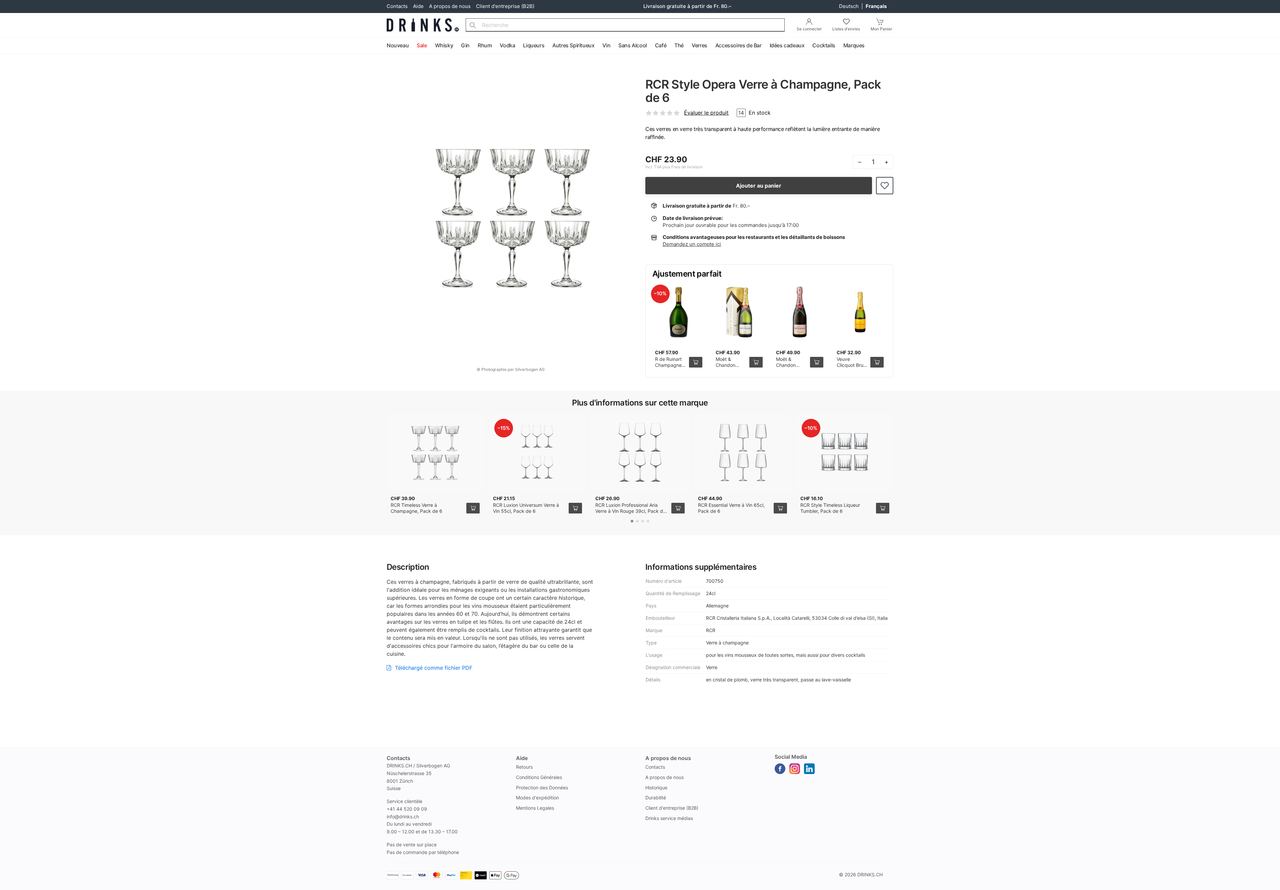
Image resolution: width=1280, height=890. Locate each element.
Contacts (397, 6)
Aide (418, 6)
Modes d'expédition (537, 797)
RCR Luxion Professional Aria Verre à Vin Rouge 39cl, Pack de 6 (630, 510)
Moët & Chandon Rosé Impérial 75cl (790, 368)
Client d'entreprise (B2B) (505, 6)
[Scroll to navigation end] (1273, 45)
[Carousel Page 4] (648, 521)
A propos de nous (450, 6)
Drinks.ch (870, 874)
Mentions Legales (535, 808)
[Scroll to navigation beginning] (6, 45)
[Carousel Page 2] (637, 521)
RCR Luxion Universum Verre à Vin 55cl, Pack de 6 (526, 508)
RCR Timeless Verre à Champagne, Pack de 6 (416, 508)
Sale (422, 45)
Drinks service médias (669, 818)
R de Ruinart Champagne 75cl (668, 365)
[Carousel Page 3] (642, 521)
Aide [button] (522, 758)
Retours (524, 767)
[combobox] (625, 25)
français (876, 6)
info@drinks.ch (403, 816)
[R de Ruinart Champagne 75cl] (678, 312)
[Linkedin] (809, 768)
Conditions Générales (539, 777)
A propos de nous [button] (668, 758)
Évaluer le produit (706, 112)
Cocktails (823, 45)
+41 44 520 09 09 (407, 809)
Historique (656, 787)
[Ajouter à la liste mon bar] (884, 186)
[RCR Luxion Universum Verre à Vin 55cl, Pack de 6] (537, 452)
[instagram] (794, 768)
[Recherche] (473, 25)
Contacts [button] (398, 758)
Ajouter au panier (758, 185)
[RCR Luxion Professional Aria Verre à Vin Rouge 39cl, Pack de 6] (639, 452)
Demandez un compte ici (692, 244)
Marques (854, 45)
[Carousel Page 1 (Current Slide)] (632, 521)
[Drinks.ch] (423, 25)
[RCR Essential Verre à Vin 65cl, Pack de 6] (742, 452)
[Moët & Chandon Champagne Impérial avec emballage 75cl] (739, 312)
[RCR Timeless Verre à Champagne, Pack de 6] (435, 452)
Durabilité (655, 797)
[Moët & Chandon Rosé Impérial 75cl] (799, 312)
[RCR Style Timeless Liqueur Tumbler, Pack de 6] (844, 452)
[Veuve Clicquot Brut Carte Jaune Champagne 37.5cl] (860, 312)
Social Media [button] (791, 756)
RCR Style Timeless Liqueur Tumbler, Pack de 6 (830, 508)
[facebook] (780, 768)
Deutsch (849, 6)
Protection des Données (542, 787)
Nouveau (398, 45)
